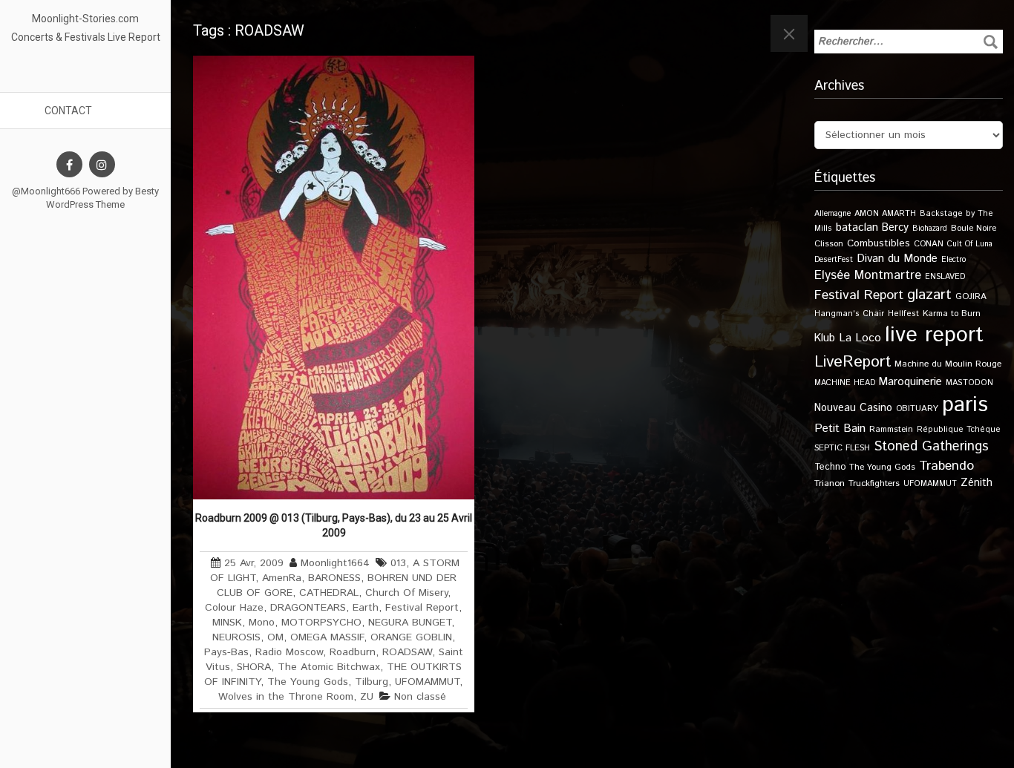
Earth (366, 607)
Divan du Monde (897, 259)
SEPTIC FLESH (842, 448)
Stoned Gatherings (931, 446)
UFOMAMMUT (427, 682)
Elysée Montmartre (867, 275)
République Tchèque (959, 430)
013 (398, 563)
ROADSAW (407, 652)
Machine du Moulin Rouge (947, 364)
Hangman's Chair (849, 314)
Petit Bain (840, 428)
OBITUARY (917, 408)
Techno (829, 466)
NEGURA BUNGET (409, 622)
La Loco (860, 338)
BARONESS (334, 578)
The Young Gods (307, 682)
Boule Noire (973, 228)
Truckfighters (874, 483)
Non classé (420, 696)
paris (965, 405)
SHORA (254, 667)
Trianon (829, 483)
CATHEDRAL (329, 592)
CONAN (928, 243)
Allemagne (832, 214)
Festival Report (422, 607)
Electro (953, 260)
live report (934, 335)
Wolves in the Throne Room (285, 696)
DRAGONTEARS (308, 607)
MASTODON (969, 383)
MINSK (227, 622)
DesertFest (833, 260)
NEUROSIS (236, 637)
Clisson (828, 243)
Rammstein (891, 429)
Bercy (895, 227)
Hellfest (903, 314)
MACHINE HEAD (844, 383)
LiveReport (852, 361)
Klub (824, 338)
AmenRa (281, 578)
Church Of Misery (406, 592)
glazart (929, 294)
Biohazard (929, 228)
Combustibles (878, 243)
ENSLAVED (945, 277)
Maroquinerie (910, 382)
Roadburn (353, 652)
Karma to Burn (952, 313)
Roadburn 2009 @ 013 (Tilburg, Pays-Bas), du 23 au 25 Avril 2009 (333, 525)
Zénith (976, 483)
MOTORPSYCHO (321, 622)
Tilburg (371, 682)
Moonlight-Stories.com (85, 18)
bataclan (857, 228)
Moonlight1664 (335, 563)
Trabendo (946, 466)
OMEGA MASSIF (327, 637)
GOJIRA (971, 296)
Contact (68, 110)
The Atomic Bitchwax (329, 667)
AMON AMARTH (885, 214)
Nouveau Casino (853, 408)
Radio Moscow (289, 652)
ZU (366, 696)
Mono (262, 622)
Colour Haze (234, 607)
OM (275, 637)
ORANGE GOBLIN (411, 637)
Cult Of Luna (969, 244)
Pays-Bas (226, 652)
